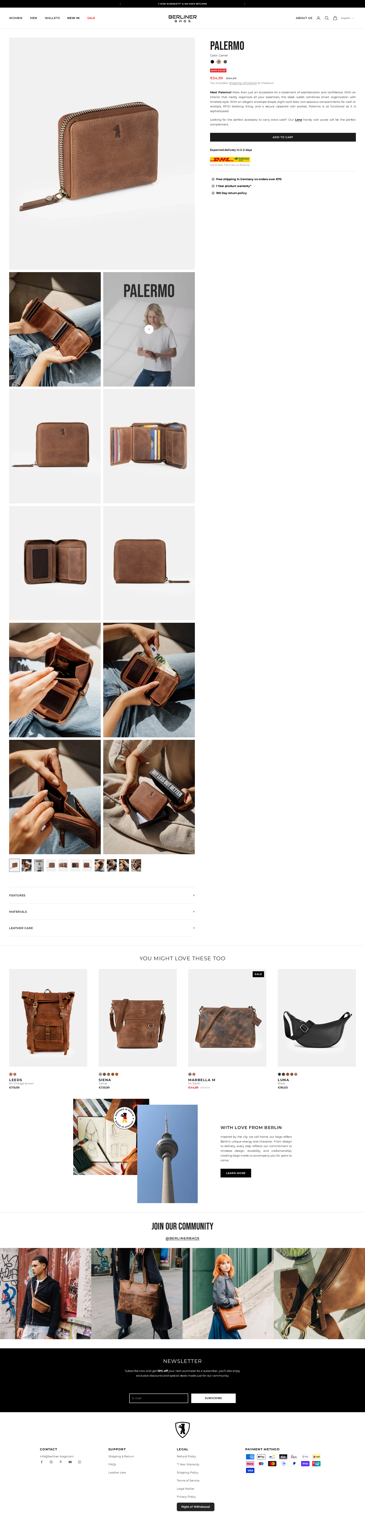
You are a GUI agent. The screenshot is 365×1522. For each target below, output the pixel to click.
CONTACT (48, 1449)
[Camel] (14, 1074)
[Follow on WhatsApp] (79, 1462)
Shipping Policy (187, 1472)
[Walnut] (108, 1074)
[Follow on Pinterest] (60, 1462)
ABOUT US (304, 18)
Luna (283, 1080)
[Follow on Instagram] (51, 1462)
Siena (105, 1080)
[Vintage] (10, 1074)
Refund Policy (186, 1456)
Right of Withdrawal (195, 1507)
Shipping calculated (243, 83)
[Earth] (112, 1074)
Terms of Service (188, 1480)
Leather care (117, 1472)
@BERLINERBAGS (183, 1238)
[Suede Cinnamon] (287, 1074)
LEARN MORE (236, 1173)
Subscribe (213, 1398)
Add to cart (283, 137)
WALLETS (52, 18)
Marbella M (201, 1080)
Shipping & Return (121, 1456)
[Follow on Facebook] (41, 1462)
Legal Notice (185, 1488)
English (345, 18)
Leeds (15, 1080)
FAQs (112, 1464)
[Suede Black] (283, 1074)
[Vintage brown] (116, 1074)
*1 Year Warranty (188, 1464)
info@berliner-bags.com (57, 1456)
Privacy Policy (186, 1496)
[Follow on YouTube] (70, 1462)
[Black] (279, 1074)
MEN (33, 18)
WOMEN (15, 18)
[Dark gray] (104, 1074)
